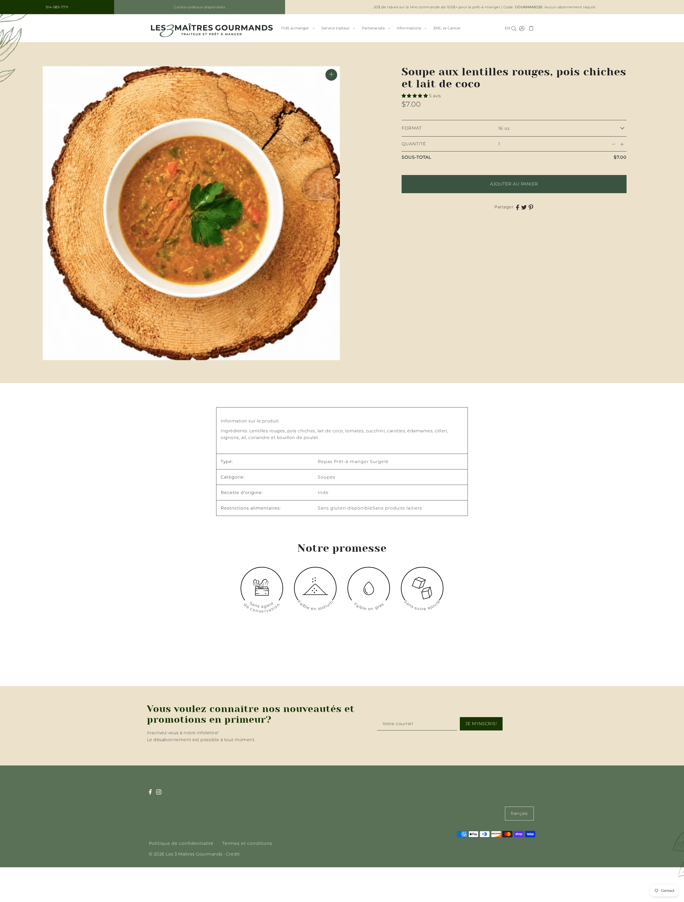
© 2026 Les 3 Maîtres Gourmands (186, 854)
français (519, 813)
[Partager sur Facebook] (517, 207)
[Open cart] (531, 28)
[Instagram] (160, 794)
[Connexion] (513, 28)
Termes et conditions (247, 843)
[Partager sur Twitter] (524, 207)
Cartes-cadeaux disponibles (199, 7)
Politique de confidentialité (181, 843)
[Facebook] (152, 794)
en (507, 28)
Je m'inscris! (481, 723)
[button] (415, 95)
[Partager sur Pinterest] (531, 207)
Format (412, 128)
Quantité (414, 143)
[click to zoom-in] (331, 75)
